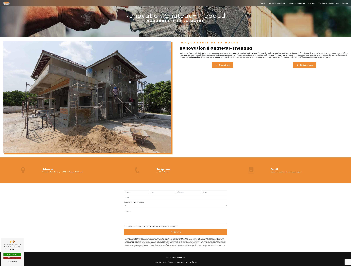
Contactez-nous (306, 65)
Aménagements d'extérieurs (328, 3)
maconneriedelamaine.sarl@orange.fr (286, 172)
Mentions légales (191, 262)
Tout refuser (13, 258)
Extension (311, 3)
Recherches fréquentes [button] (175, 257)
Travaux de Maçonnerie (276, 3)
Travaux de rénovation (296, 3)
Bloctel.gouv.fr (170, 247)
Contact (345, 3)
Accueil (262, 3)
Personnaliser (12, 261)
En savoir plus (224, 65)
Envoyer (177, 232)
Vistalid (158, 262)
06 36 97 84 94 (162, 172)
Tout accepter (12, 254)
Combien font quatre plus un (134, 202)
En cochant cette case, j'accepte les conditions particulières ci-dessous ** (151, 226)
